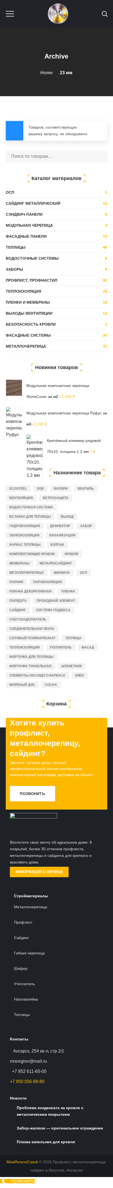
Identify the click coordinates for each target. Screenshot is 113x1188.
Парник (16, 582)
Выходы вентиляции (29, 313)
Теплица (73, 638)
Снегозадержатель (27, 619)
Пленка (68, 591)
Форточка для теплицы (31, 657)
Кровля (71, 554)
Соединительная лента (31, 629)
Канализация (62, 535)
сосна (51, 685)
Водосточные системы (32, 258)
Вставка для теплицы (30, 517)
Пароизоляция (47, 582)
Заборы (14, 269)
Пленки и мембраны (28, 302)
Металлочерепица (26, 346)
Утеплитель (61, 647)
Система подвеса (53, 610)
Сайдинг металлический (33, 203)
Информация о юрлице (39, 872)
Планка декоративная (30, 591)
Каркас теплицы (25, 545)
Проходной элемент (55, 601)
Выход (67, 517)
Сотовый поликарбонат (32, 638)
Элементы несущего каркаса (37, 675)
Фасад (87, 647)
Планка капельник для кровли (46, 1142)
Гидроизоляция (24, 526)
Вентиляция (21, 498)
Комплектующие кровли (32, 554)
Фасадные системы (28, 335)
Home (46, 72)
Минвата (62, 573)
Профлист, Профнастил (31, 280)
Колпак (57, 545)
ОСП (10, 192)
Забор (86, 526)
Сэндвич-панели (24, 214)
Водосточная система (31, 507)
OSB (40, 489)
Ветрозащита (56, 498)
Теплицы (16, 247)
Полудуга (18, 601)
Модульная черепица (29, 225)
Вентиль (86, 489)
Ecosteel (18, 489)
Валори (61, 489)
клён (79, 675)
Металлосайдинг (55, 563)
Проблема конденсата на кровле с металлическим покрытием (50, 1111)
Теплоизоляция (23, 291)
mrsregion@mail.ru (28, 1061)
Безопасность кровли (31, 324)
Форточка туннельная (30, 666)
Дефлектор (60, 526)
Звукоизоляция (24, 535)
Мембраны (19, 563)
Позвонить (32, 793)
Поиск (100, 156)
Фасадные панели (26, 236)
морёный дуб (22, 685)
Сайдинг (17, 610)
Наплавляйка (26, 999)
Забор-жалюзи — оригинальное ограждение (60, 1128)
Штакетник (71, 666)
